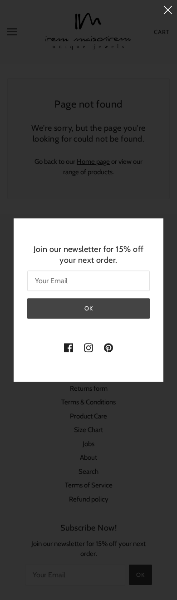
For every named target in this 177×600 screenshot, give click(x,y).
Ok (88, 308)
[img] (69, 347)
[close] (168, 10)
